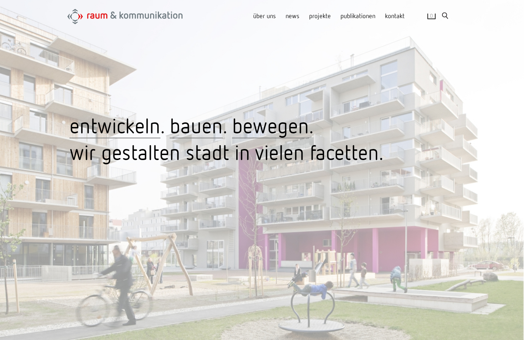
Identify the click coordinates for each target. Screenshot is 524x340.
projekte (320, 16)
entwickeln (115, 125)
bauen (196, 125)
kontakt (395, 16)
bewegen (270, 125)
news (292, 16)
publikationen (357, 16)
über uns (264, 16)
